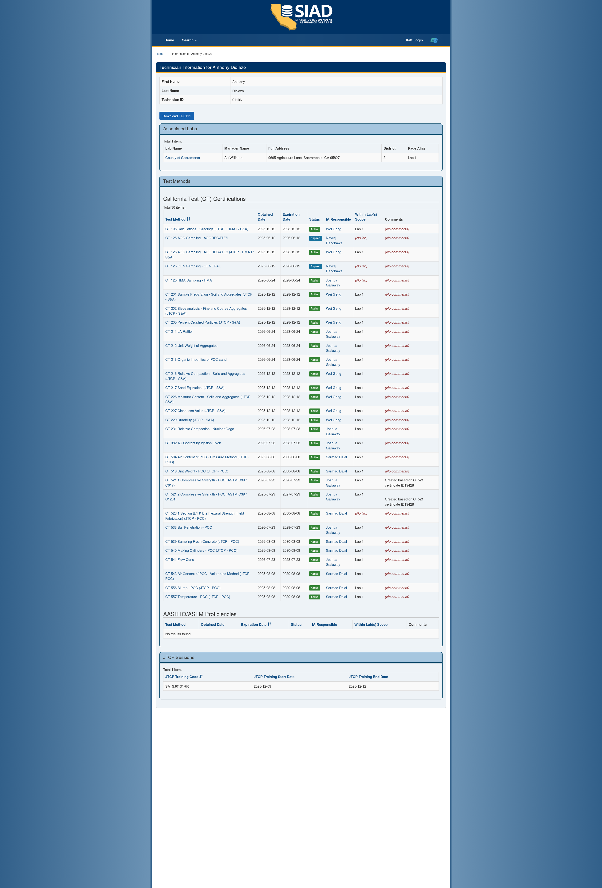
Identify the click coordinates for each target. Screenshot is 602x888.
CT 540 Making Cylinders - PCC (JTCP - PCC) (201, 550)
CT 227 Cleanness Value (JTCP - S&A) (195, 410)
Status (314, 219)
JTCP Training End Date (368, 676)
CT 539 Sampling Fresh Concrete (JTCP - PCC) (202, 541)
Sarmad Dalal (336, 456)
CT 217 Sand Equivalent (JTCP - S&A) (195, 387)
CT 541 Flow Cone (179, 559)
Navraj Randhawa (334, 240)
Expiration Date (291, 217)
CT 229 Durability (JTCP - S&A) (189, 419)
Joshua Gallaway (333, 282)
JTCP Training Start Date (274, 676)
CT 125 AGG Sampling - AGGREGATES (196, 237)
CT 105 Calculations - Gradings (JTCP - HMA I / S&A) (206, 228)
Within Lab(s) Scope (366, 217)
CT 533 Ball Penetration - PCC (188, 527)
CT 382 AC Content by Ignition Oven (193, 442)
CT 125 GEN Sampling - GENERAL (193, 265)
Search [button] (188, 40)
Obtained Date (265, 217)
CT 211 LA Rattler (179, 331)
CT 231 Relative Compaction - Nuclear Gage (199, 428)
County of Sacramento (182, 157)
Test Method (175, 219)
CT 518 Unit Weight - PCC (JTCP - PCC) (196, 470)
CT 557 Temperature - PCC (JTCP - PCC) (197, 596)
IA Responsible (338, 219)
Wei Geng (333, 228)
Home (169, 40)
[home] (434, 40)
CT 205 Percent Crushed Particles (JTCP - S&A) (202, 322)
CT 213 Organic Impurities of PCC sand (195, 359)
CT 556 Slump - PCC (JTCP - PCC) (193, 587)
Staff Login (414, 40)
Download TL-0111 (176, 115)
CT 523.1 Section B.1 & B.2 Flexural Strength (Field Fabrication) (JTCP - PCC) (204, 515)
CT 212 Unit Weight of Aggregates (191, 345)
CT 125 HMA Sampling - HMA (188, 280)
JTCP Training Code (181, 676)
